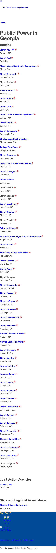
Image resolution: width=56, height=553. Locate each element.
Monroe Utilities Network (11, 341)
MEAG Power (6, 484)
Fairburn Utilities (8, 228)
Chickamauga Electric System (14, 138)
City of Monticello (8, 349)
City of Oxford (6, 382)
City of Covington (8, 171)
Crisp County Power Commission (15, 163)
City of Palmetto (7, 390)
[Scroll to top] (0, 551)
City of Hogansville (8, 285)
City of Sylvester (7, 422)
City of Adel (5, 57)
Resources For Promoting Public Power (17, 539)
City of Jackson (7, 293)
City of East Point (8, 203)
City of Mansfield (8, 325)
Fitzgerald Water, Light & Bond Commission (20, 236)
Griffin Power (6, 268)
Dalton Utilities (7, 179)
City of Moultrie (7, 357)
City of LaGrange (8, 309)
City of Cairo (5, 106)
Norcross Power (7, 374)
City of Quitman (7, 398)
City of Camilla (7, 122)
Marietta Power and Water (12, 333)
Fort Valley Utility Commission (14, 252)
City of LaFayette (7, 301)
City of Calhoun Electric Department (16, 114)
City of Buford (6, 98)
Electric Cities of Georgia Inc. (13, 505)
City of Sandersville (9, 406)
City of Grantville (8, 260)
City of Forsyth (7, 244)
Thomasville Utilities (9, 439)
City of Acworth (7, 49)
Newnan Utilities (7, 366)
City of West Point (8, 455)
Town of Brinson (7, 90)
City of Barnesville (8, 74)
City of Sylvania (7, 414)
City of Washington (9, 447)
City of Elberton (7, 211)
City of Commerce (8, 155)
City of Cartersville (8, 130)
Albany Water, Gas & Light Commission (18, 66)
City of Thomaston (8, 431)
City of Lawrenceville (9, 317)
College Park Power (9, 147)
